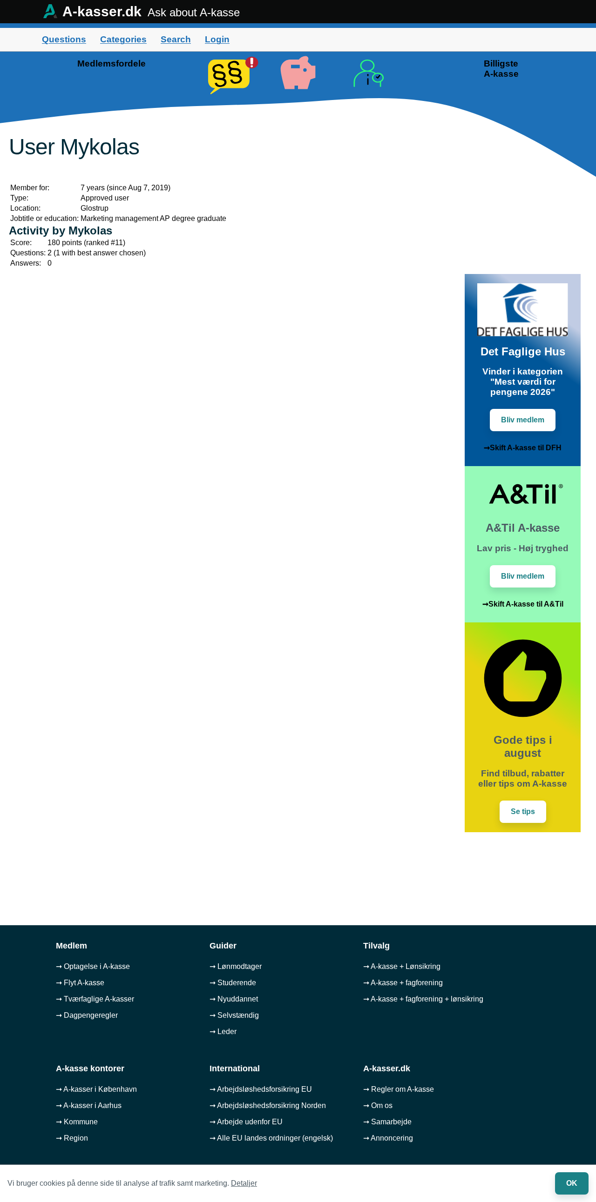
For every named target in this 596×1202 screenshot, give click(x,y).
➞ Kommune (77, 1122)
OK (571, 1183)
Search (176, 39)
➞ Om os (378, 1105)
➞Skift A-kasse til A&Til (522, 604)
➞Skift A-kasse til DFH (523, 448)
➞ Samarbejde (387, 1122)
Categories (123, 39)
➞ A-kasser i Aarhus (89, 1105)
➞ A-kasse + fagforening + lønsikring (423, 999)
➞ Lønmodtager (236, 966)
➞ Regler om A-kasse (398, 1089)
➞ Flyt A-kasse (80, 983)
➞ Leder (223, 1031)
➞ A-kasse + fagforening (403, 983)
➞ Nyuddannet (234, 999)
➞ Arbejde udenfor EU (246, 1122)
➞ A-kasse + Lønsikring (401, 966)
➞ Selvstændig (234, 1015)
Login (217, 39)
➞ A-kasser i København (96, 1089)
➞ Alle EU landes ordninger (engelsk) (271, 1138)
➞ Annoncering (388, 1138)
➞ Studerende (233, 983)
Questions (64, 39)
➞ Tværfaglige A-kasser (95, 999)
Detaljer (244, 1183)
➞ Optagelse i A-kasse (93, 966)
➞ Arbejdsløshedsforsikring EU (261, 1089)
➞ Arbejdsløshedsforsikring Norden (268, 1105)
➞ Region (72, 1138)
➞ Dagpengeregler (87, 1015)
